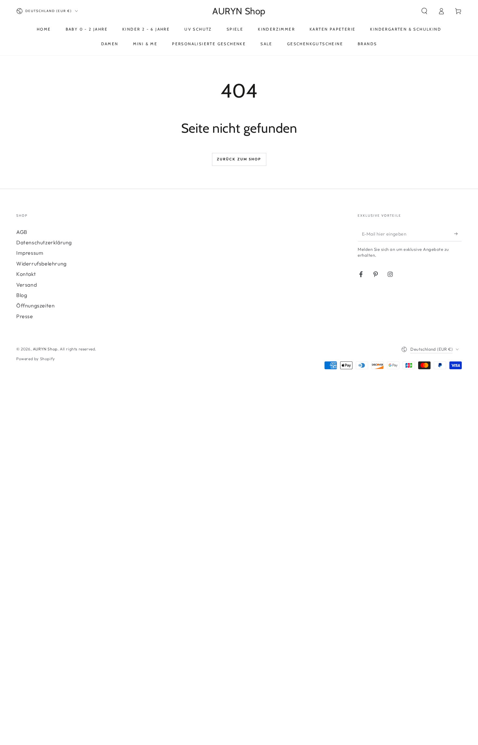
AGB (21, 232)
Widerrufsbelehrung (41, 263)
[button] (424, 11)
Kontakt (26, 274)
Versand (26, 284)
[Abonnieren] (458, 234)
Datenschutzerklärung (44, 242)
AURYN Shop (45, 348)
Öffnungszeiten (35, 305)
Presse (24, 316)
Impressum (29, 253)
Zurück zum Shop (239, 159)
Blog (21, 295)
